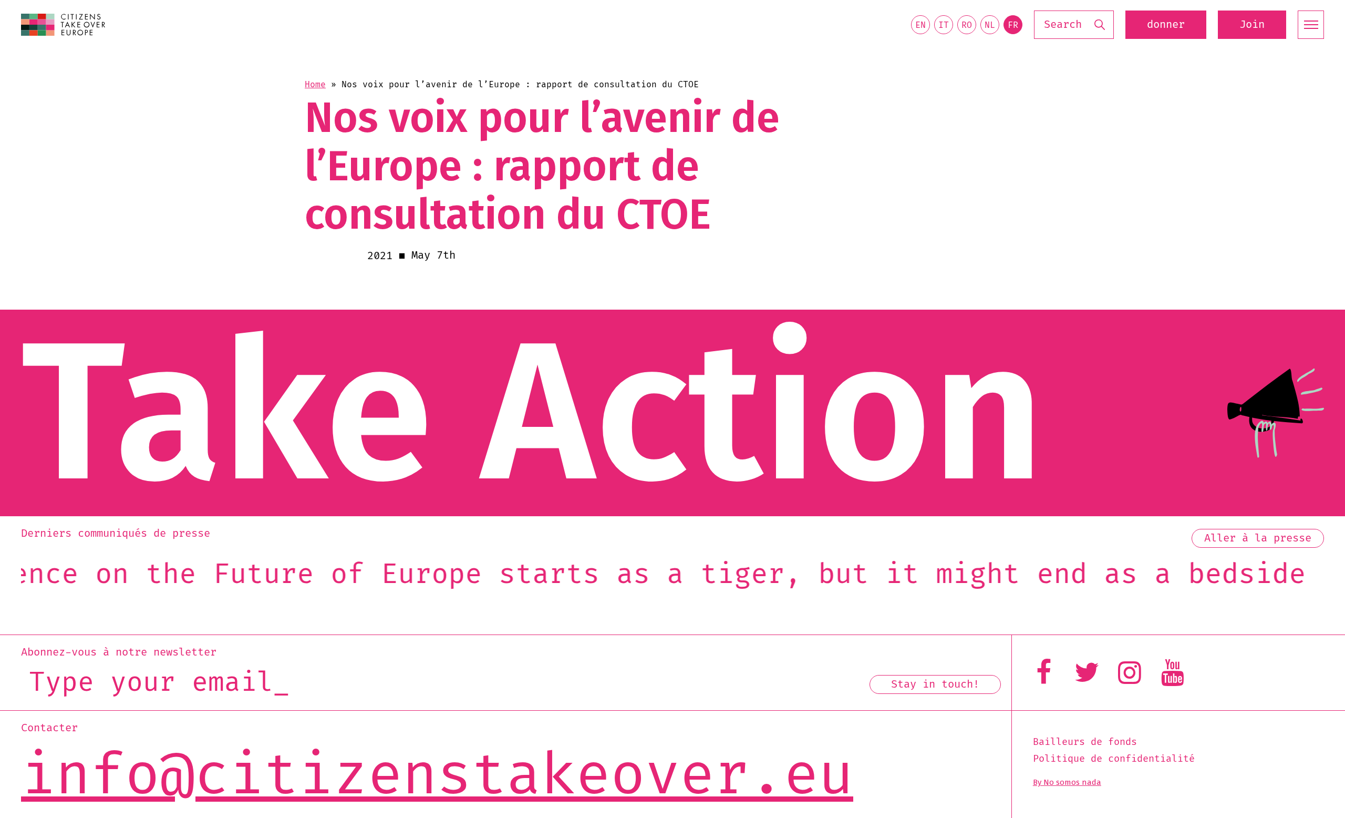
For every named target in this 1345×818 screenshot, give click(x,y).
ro (966, 25)
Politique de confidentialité (1114, 759)
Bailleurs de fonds (1085, 742)
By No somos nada (1067, 782)
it (943, 25)
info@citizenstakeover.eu (437, 776)
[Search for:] (1073, 25)
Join (1252, 24)
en (920, 25)
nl (990, 25)
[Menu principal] (1311, 25)
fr (1013, 25)
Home (315, 84)
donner (1166, 24)
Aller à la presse (1257, 538)
